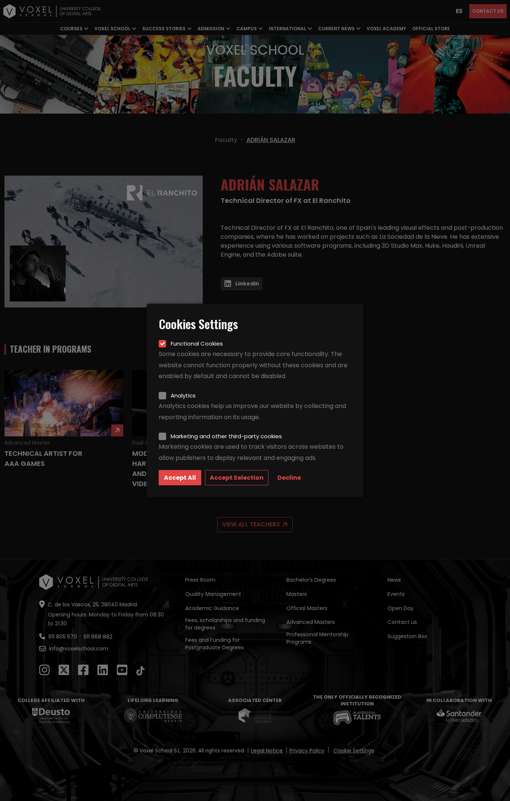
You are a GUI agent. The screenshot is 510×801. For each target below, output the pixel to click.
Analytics (183, 395)
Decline (289, 477)
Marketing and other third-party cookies (226, 436)
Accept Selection (237, 477)
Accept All (180, 477)
